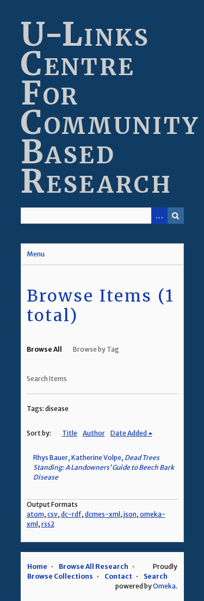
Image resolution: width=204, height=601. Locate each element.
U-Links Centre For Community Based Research (110, 107)
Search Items (47, 379)
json (130, 514)
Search (176, 215)
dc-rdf (71, 514)
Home (37, 566)
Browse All (44, 349)
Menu (36, 254)
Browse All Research (93, 566)
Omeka (164, 586)
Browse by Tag (96, 349)
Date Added (128, 433)
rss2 (47, 524)
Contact (118, 576)
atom (35, 514)
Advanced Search (159, 215)
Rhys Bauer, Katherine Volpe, (103, 467)
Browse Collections (60, 576)
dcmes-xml (102, 514)
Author (94, 433)
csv (52, 514)
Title (69, 433)
